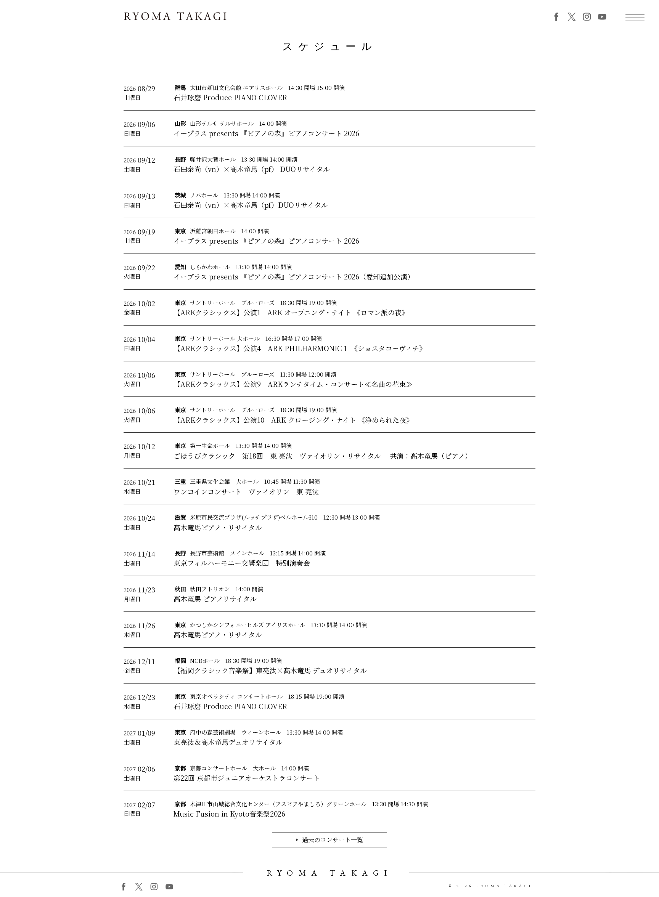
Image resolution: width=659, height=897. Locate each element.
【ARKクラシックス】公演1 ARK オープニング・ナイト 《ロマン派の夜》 (291, 312)
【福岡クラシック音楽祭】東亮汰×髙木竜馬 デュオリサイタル (270, 670)
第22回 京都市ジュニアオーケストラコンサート (247, 778)
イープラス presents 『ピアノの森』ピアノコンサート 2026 (266, 133)
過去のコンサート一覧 (332, 839)
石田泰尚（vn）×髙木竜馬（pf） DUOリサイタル (252, 169)
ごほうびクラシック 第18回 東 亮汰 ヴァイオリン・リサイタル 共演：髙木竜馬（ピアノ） (323, 456)
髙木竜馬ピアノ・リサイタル (218, 527)
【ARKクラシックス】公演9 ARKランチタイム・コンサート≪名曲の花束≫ (293, 384)
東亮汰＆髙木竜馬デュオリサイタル (228, 742)
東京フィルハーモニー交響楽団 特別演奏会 (242, 563)
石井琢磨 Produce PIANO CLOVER (230, 97)
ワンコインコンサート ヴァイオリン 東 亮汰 (246, 492)
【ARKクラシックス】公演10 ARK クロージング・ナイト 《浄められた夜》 (293, 420)
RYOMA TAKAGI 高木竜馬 (175, 16)
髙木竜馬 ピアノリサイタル (215, 599)
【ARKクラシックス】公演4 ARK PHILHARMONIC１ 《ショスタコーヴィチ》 (300, 348)
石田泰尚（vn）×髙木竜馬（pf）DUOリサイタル (251, 205)
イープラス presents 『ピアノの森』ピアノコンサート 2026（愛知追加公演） (294, 277)
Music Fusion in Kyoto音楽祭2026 (229, 814)
